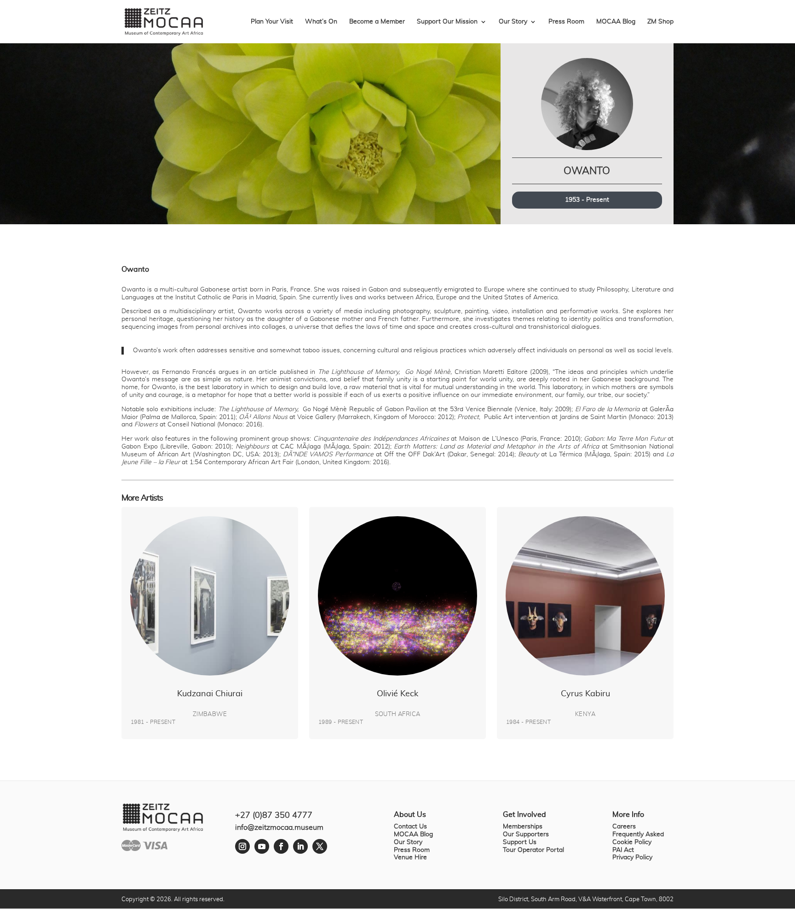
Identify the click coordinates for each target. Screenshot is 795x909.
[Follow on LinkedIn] (300, 846)
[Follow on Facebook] (281, 846)
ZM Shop (660, 21)
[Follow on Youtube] (261, 846)
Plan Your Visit (272, 21)
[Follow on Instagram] (242, 846)
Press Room (566, 21)
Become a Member (377, 21)
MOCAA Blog (615, 21)
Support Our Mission (447, 21)
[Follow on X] (319, 846)
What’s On (321, 21)
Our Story (513, 21)
